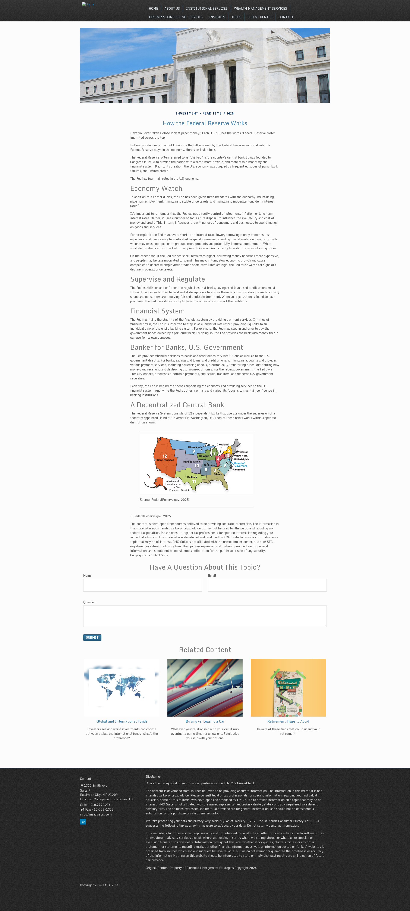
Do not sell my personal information (272, 825)
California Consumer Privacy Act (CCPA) (292, 820)
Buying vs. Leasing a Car (205, 721)
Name (87, 575)
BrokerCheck (246, 783)
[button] (172, 8)
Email (212, 575)
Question (90, 602)
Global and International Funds (121, 721)
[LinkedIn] (83, 821)
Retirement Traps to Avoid (288, 721)
